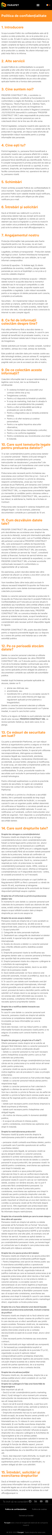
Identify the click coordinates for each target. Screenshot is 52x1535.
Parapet (7, 1523)
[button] (38, 5)
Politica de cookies (39, 1509)
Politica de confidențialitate (15, 1509)
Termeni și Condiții (26, 1516)
